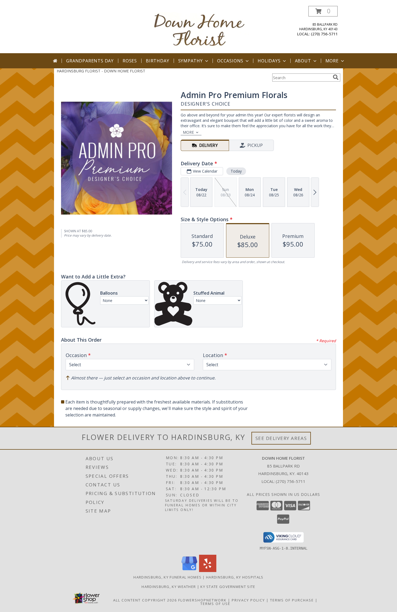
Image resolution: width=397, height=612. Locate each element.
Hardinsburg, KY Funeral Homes (167, 577)
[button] (323, 11)
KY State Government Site (227, 586)
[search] (335, 77)
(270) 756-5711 (324, 33)
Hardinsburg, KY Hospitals (235, 577)
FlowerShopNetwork (202, 600)
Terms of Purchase (292, 600)
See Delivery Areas (281, 438)
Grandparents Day (90, 61)
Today (236, 171)
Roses (130, 61)
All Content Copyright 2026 (145, 600)
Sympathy (190, 61)
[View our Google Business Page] (189, 570)
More (332, 61)
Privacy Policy (248, 600)
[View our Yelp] (207, 570)
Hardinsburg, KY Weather (169, 586)
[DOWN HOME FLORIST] (200, 29)
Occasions (230, 61)
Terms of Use (215, 603)
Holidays (269, 61)
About (303, 61)
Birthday (157, 61)
